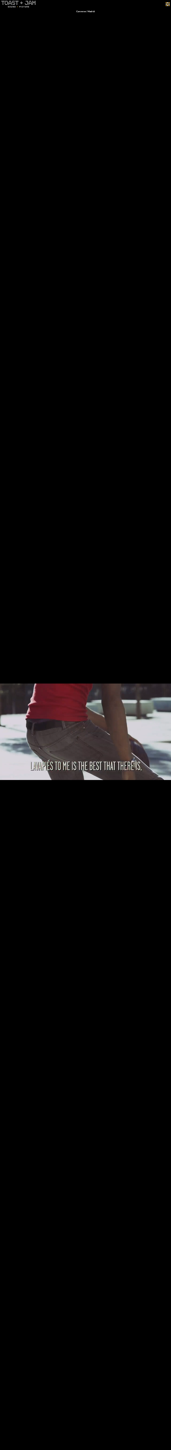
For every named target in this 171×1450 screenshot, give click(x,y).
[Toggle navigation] (167, 4)
